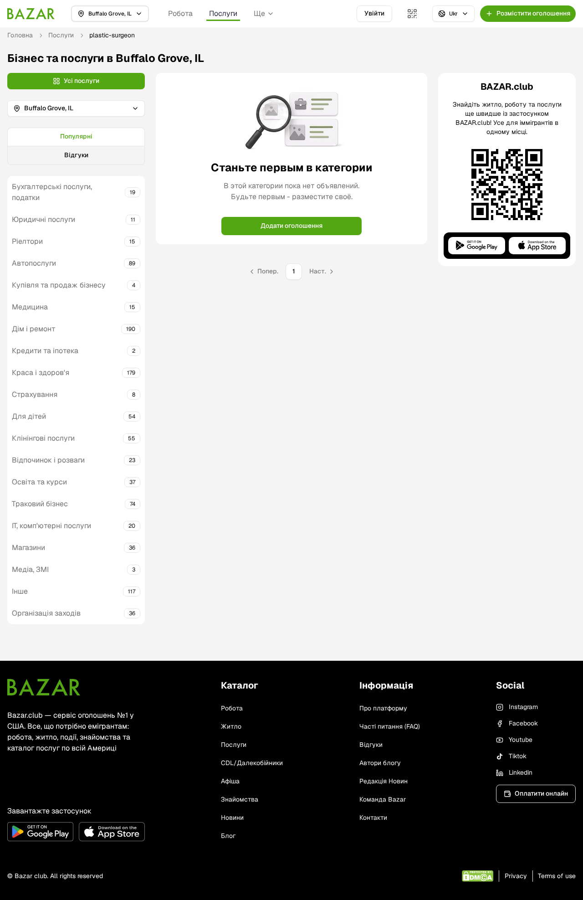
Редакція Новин (383, 781)
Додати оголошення (291, 225)
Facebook (523, 723)
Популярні (76, 136)
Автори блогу (380, 763)
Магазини (28, 547)
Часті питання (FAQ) (389, 726)
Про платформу (383, 708)
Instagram (523, 707)
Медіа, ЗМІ (30, 569)
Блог (228, 836)
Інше (20, 591)
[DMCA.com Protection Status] (477, 876)
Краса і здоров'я (40, 372)
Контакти (373, 817)
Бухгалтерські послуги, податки (52, 192)
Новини (232, 817)
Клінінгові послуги (43, 438)
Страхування (34, 394)
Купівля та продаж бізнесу (59, 285)
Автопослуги (34, 263)
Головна (20, 35)
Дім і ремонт (34, 329)
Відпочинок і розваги (48, 460)
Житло (231, 726)
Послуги (223, 13)
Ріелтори (27, 241)
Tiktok (518, 756)
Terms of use (557, 876)
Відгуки (76, 155)
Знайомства (239, 799)
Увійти (374, 13)
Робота (180, 13)
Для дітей (29, 416)
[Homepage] (31, 13)
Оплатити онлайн (541, 793)
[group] (76, 146)
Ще (259, 13)
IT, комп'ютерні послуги (51, 525)
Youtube (520, 739)
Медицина (30, 307)
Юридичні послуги (43, 219)
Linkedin (520, 772)
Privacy (516, 876)
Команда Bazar (382, 799)
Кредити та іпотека (45, 350)
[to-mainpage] (43, 687)
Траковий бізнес (40, 504)
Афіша (230, 781)
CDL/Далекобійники (252, 763)
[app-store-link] (112, 831)
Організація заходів (46, 613)
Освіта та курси (39, 482)
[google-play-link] (40, 831)
